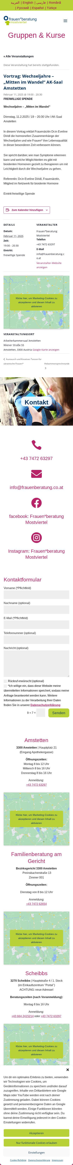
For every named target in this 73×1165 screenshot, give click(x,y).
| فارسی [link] (40, 2)
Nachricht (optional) (16, 648)
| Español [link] (37, 8)
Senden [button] (58, 713)
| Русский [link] (22, 8)
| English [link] (27, 2)
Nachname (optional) (17, 603)
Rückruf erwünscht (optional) (26, 681)
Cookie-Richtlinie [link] (18, 1160)
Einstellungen (36, 1152)
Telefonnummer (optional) (20, 633)
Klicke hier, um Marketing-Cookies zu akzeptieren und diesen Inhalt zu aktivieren (36, 302)
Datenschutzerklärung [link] (39, 1160)
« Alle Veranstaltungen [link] (19, 56)
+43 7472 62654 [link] (36, 903)
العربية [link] (15, 2)
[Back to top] (69, 1139)
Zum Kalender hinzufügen (27, 210)
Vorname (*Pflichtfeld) (17, 588)
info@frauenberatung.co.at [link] (36, 487)
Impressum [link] (57, 1160)
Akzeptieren (36, 1133)
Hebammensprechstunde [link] (56, 363)
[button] (67, 1069)
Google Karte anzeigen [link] (46, 349)
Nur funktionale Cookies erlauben (36, 1143)
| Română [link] (54, 2)
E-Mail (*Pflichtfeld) (16, 618)
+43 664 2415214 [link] (23, 1016)
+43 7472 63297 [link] (36, 458)
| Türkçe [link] (51, 8)
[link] (20, 24)
